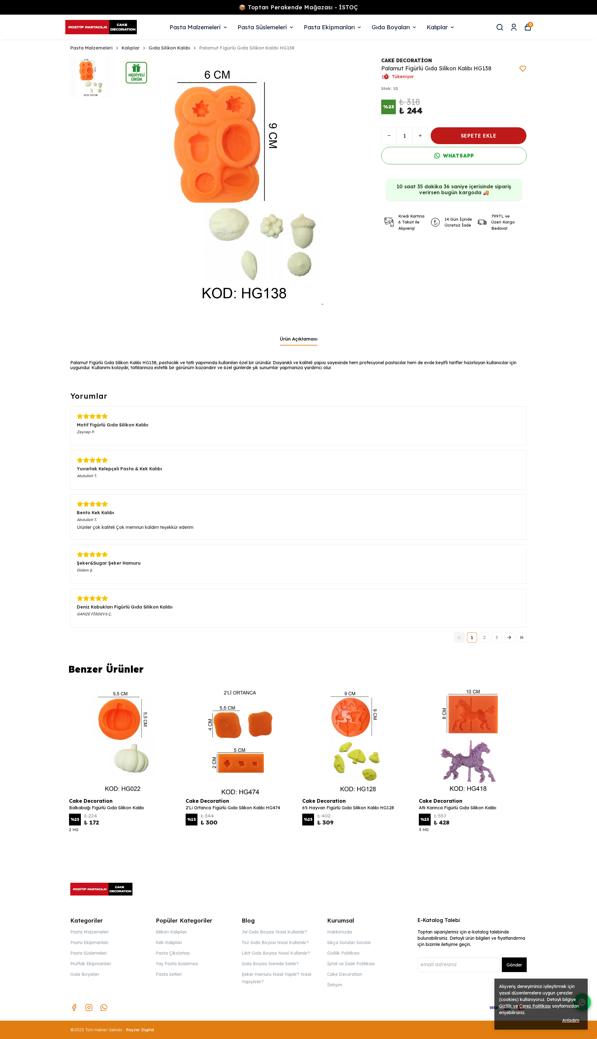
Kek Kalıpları (169, 942)
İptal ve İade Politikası (351, 963)
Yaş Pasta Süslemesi (177, 963)
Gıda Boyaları (391, 27)
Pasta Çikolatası (173, 953)
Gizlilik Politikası (343, 953)
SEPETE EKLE (479, 136)
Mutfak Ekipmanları (90, 963)
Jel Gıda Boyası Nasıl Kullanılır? (274, 932)
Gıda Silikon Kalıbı (169, 48)
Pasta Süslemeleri (262, 27)
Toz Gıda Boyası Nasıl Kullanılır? (275, 942)
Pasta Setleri (169, 974)
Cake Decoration (344, 974)
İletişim (334, 985)
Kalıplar (437, 27)
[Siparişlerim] (514, 27)
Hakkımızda (339, 932)
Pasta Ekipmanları (329, 27)
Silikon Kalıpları (171, 932)
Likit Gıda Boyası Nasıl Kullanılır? (276, 953)
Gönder (514, 965)
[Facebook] (74, 1007)
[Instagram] (89, 1007)
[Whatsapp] (104, 1007)
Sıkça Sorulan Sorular (349, 942)
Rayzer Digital (140, 1029)
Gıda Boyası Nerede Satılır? (270, 963)
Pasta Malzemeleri (195, 27)
